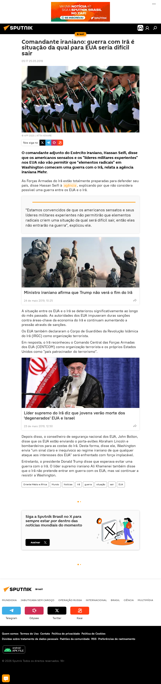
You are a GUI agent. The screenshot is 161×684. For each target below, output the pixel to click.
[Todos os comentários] (6, 678)
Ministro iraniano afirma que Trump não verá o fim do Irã (78, 292)
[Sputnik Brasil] (19, 31)
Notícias (68, 484)
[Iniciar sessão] (147, 28)
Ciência (129, 600)
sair (112, 484)
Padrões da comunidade (75, 639)
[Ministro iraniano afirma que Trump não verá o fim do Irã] (80, 262)
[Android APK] (14, 650)
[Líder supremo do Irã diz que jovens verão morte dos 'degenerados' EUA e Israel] (80, 383)
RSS (94, 639)
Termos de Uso (29, 633)
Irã (78, 484)
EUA (121, 484)
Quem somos (10, 633)
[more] (135, 300)
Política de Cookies (93, 633)
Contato (45, 633)
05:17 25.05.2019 (32, 61)
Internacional (96, 600)
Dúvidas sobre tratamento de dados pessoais (30, 639)
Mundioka (9, 600)
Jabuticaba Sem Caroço (37, 600)
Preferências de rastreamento (116, 639)
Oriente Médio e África (35, 484)
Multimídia (145, 600)
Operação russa (70, 600)
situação (100, 484)
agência (70, 185)
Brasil (115, 600)
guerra (88, 484)
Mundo (55, 484)
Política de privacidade (66, 633)
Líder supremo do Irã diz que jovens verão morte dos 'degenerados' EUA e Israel (74, 415)
